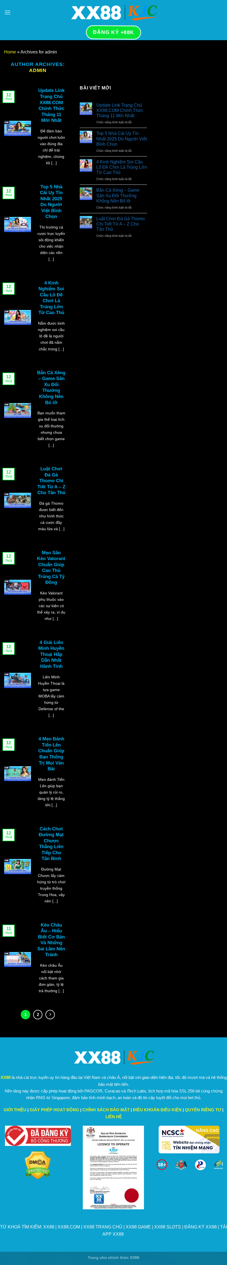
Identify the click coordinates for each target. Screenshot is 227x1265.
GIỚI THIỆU (15, 1109)
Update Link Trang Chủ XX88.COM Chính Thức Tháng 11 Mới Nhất (119, 110)
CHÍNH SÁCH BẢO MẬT (106, 1109)
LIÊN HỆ (113, 1116)
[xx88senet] (114, 12)
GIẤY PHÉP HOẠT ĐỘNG (54, 1109)
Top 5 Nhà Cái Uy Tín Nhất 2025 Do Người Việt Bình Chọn (121, 138)
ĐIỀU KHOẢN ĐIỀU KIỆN (157, 1109)
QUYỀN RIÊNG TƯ (203, 1109)
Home (10, 52)
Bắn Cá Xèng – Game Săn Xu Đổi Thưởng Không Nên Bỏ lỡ (118, 195)
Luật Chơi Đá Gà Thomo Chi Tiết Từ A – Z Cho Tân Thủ (120, 224)
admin (38, 70)
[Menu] (7, 12)
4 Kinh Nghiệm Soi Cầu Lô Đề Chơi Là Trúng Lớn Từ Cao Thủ (121, 167)
